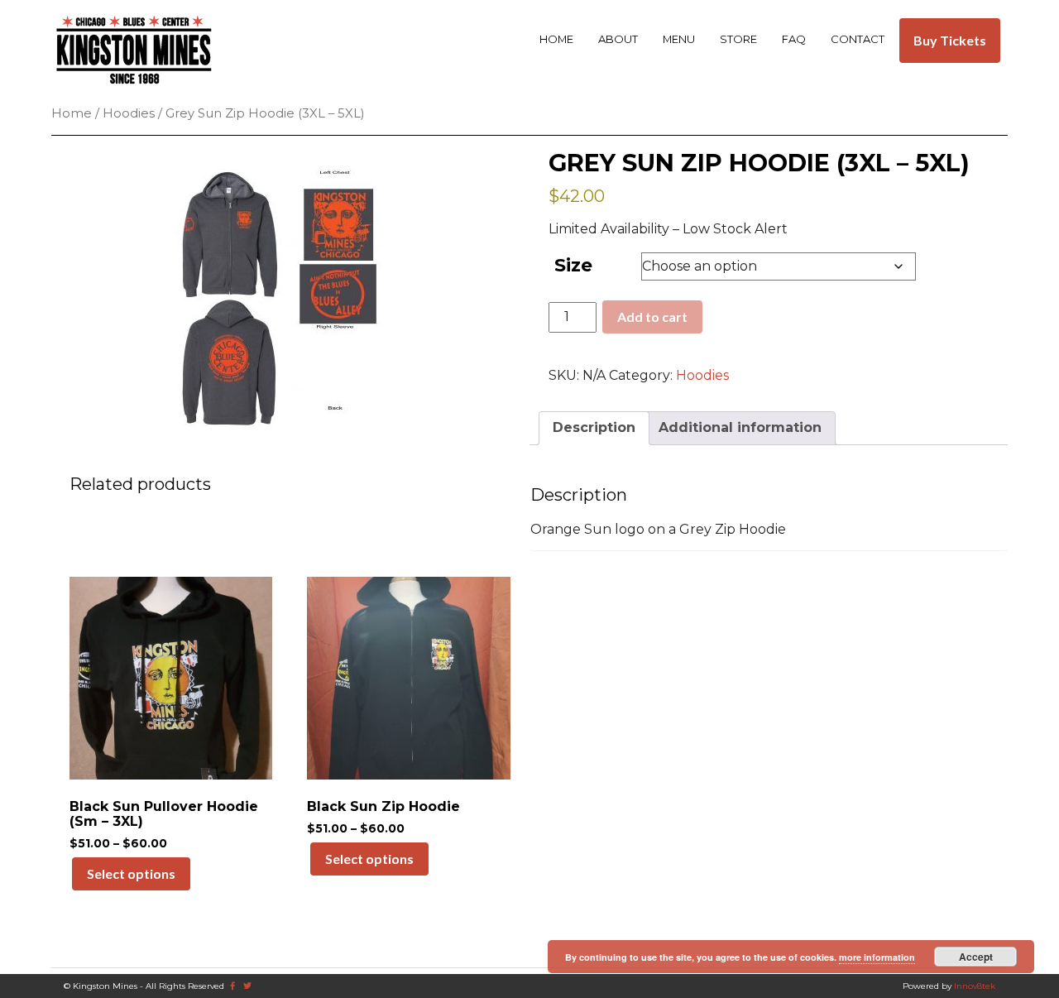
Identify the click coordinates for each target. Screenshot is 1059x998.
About (618, 39)
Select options (131, 873)
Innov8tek (974, 986)
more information (877, 957)
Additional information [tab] (740, 427)
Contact (857, 39)
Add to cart (652, 316)
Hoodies (129, 113)
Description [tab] (594, 427)
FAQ (794, 39)
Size (573, 265)
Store (738, 39)
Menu (679, 39)
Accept (976, 956)
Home (556, 39)
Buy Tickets (949, 40)
